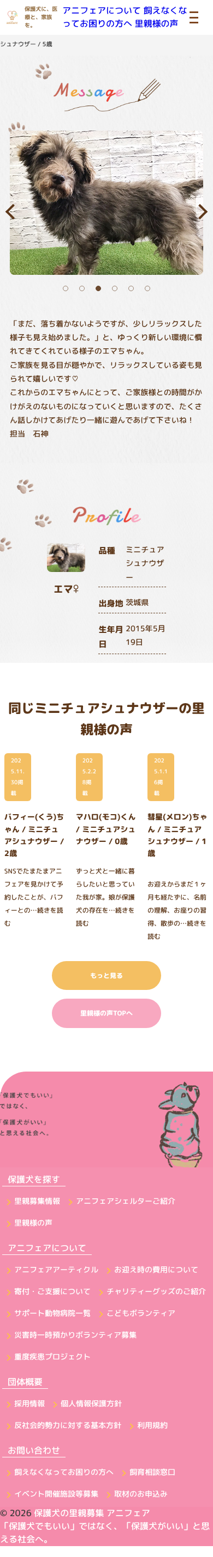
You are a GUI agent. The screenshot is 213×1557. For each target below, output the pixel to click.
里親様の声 (156, 24)
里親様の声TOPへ (106, 1013)
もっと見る (106, 975)
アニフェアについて (101, 11)
